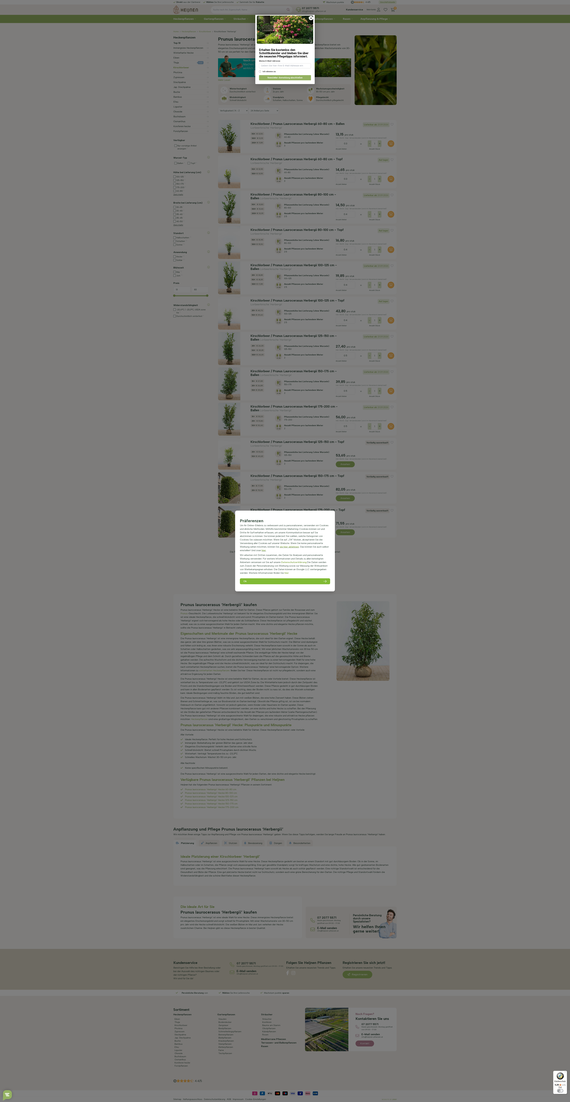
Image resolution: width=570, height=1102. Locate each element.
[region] (285, 551)
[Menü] (565, 1072)
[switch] (560, 1090)
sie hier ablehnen (289, 546)
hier (264, 550)
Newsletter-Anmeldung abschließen (285, 77)
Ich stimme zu (269, 71)
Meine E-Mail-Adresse (269, 61)
